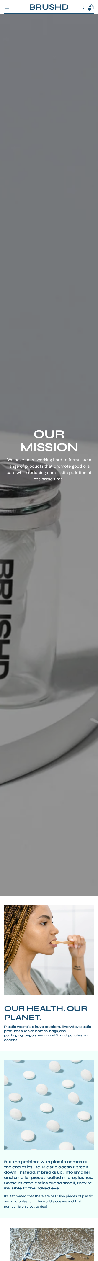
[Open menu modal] (6, 7)
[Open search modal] (81, 7)
